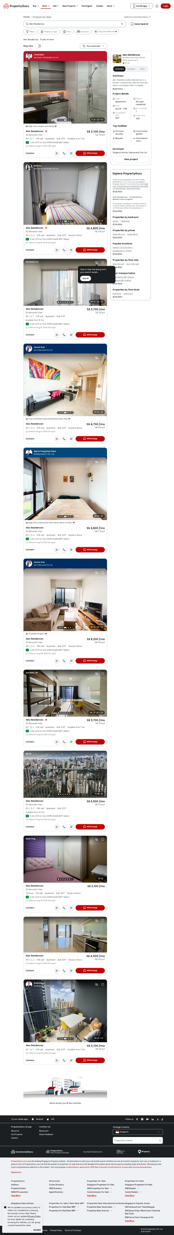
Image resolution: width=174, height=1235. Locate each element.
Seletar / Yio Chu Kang (122, 247)
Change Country (121, 1127)
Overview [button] (119, 69)
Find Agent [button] (87, 6)
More (109, 6)
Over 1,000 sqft (132, 264)
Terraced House (133, 188)
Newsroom (44, 1131)
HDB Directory (55, 1188)
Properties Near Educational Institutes (106, 1203)
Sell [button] (55, 6)
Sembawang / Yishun (122, 251)
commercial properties (142, 1167)
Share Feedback (46, 1134)
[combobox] (74, 24)
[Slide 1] (58, 221)
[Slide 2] (60, 221)
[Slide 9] (72, 412)
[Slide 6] (65, 120)
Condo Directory (56, 1185)
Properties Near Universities (99, 1207)
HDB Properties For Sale (98, 1188)
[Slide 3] (62, 221)
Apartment (134, 186)
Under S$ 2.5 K (119, 234)
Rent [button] (44, 6)
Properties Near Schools (98, 1211)
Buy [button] (34, 6)
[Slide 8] (70, 412)
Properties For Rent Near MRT (62, 1211)
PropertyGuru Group (21, 1126)
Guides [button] (99, 6)
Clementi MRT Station (122, 280)
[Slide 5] (62, 120)
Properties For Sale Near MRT (62, 1207)
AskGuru (15, 1185)
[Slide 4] (60, 120)
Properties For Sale (96, 1181)
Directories (54, 1181)
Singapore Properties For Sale (100, 1185)
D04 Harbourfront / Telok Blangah (140, 1207)
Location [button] (131, 69)
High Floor (117, 294)
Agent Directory (56, 1192)
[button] (119, 89)
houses (125, 1167)
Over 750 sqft (118, 264)
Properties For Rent (134, 1181)
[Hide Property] (96, 65)
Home (26, 16)
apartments (85, 1167)
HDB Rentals (130, 1188)
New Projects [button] (69, 6)
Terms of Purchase (73, 1230)
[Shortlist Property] (102, 65)
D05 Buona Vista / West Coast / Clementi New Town (142, 1212)
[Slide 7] (68, 120)
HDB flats (94, 1167)
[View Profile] (42, 56)
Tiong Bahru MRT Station (123, 277)
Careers (14, 1138)
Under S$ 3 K (132, 234)
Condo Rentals (131, 1192)
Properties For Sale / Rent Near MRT (66, 1203)
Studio (115, 221)
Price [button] (142, 69)
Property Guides (18, 1188)
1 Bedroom (125, 221)
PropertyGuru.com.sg (20, 1161)
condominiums (72, 1167)
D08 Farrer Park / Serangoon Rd (139, 1217)
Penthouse (128, 294)
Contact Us (44, 1126)
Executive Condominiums (110, 1167)
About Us (15, 1131)
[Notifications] (157, 6)
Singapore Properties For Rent (138, 1185)
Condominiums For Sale (98, 1192)
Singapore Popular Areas (137, 1203)
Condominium (123, 186)
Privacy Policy (34, 1216)
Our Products (16, 1134)
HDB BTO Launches (19, 1192)
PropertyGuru (18, 1181)
